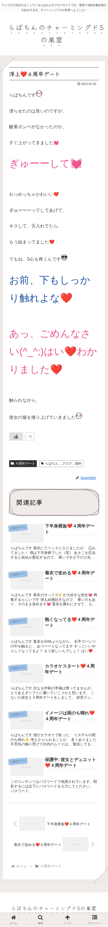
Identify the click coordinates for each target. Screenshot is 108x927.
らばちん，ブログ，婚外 (63, 463)
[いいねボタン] (16, 436)
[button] (97, 639)
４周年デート (25, 463)
